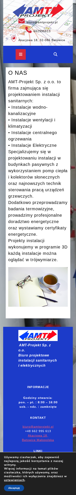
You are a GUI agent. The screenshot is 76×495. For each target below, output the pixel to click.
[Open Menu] (21, 54)
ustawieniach (14, 480)
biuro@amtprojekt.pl (32, 21)
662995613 (28, 30)
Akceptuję (14, 488)
